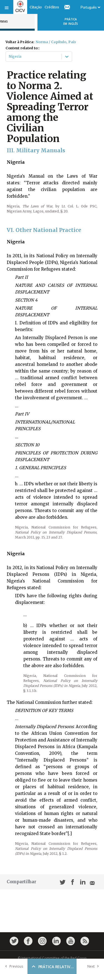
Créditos (52, 7)
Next (91, 966)
